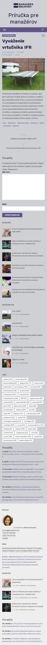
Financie (37, 559)
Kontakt (36, 551)
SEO (14, 557)
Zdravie (13, 562)
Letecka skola (9, 52)
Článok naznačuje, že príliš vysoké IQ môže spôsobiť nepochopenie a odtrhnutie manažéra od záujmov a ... (23, 479)
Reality (4, 559)
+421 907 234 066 (9, 533)
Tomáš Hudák (23, 597)
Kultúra (22, 565)
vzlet (34, 433)
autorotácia (21, 379)
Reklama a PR (22, 557)
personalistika (23, 402)
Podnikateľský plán (29, 562)
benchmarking (10, 383)
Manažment (21, 548)
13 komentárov (24, 338)
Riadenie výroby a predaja (18, 551)
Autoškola (38, 557)
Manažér (30, 548)
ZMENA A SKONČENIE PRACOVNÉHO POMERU (27, 335)
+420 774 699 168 (8, 536)
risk (32, 410)
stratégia (29, 421)
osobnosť (8, 402)
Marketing (15, 565)
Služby (30, 551)
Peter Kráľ (23, 610)
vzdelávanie (22, 433)
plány (32, 406)
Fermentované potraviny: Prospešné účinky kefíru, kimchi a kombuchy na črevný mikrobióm (27, 280)
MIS (23, 398)
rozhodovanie (33, 414)
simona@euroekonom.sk (10, 530)
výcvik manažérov (23, 437)
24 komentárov (24, 314)
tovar (21, 425)
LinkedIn (5, 538)
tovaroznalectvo (35, 425)
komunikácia (21, 387)
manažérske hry (10, 398)
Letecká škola (9, 35)
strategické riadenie (12, 421)
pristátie (8, 410)
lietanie (35, 123)
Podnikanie (30, 559)
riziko (6, 414)
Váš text (6, 172)
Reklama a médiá (18, 360)
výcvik (16, 126)
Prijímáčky (21, 559)
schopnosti (9, 417)
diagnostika (25, 383)
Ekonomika (6, 562)
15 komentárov (24, 326)
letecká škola (23, 123)
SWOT (19, 562)
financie (38, 383)
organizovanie (36, 398)
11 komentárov (24, 353)
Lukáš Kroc (23, 585)
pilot (42, 123)
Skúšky (28, 565)
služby (21, 417)
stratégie (8, 425)
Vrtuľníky (31, 557)
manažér (24, 395)
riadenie (21, 410)
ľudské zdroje (25, 440)
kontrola (12, 123)
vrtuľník (7, 126)
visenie (32, 429)
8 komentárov (24, 363)
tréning (7, 429)
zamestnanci (9, 440)
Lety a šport (16, 311)
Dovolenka (6, 568)
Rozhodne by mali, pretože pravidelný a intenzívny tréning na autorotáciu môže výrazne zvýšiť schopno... (21, 489)
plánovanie (20, 406)
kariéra (7, 387)
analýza (7, 379)
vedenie (20, 429)
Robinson (18, 414)
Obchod (34, 565)
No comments (31, 585)
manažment (9, 395)
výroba (38, 437)
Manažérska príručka (9, 548)
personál (37, 402)
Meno (4, 204)
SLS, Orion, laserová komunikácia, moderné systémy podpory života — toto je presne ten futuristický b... (22, 454)
